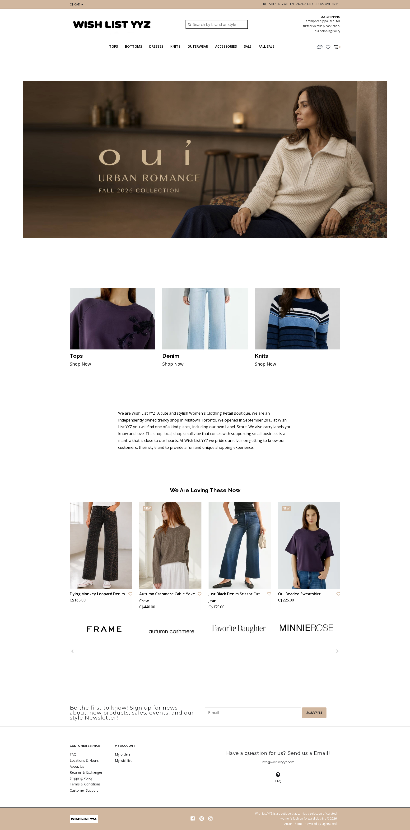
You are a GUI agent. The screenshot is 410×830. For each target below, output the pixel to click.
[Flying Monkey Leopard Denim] (101, 545)
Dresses (156, 46)
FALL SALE (266, 46)
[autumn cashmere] (171, 631)
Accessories (226, 46)
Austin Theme (293, 824)
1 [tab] (372, 265)
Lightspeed (329, 824)
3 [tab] (399, 265)
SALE (248, 46)
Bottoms (133, 46)
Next (394, 165)
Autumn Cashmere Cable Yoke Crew (167, 597)
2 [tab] (385, 265)
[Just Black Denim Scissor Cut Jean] (240, 545)
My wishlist (123, 760)
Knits (175, 46)
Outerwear (197, 46)
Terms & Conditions (85, 784)
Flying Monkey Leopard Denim (97, 593)
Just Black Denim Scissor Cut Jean (234, 597)
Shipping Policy (81, 778)
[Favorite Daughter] (239, 628)
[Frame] (103, 629)
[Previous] (72, 651)
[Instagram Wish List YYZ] (210, 818)
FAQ (73, 754)
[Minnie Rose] (306, 627)
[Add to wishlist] (130, 593)
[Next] (337, 651)
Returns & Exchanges (86, 772)
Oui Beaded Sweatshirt (299, 593)
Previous (15, 165)
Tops (113, 46)
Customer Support (84, 790)
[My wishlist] (328, 46)
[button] (320, 46)
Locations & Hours (84, 760)
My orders (122, 754)
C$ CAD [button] (75, 4)
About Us (77, 766)
